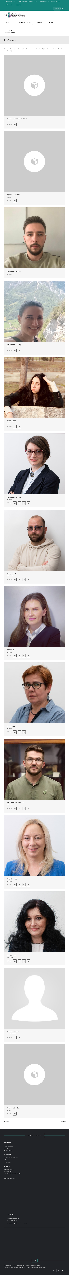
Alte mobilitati (8, 1171)
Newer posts (62, 1121)
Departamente (8, 1150)
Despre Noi (11, 23)
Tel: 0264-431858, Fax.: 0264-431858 (28, 1)
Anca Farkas (12, 879)
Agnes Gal (11, 726)
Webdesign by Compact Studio (38, 1267)
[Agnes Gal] (34, 692)
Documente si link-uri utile (11, 1157)
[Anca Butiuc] (34, 921)
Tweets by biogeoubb (9, 1178)
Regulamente (8, 1162)
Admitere (42, 23)
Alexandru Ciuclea (14, 271)
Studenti (31, 23)
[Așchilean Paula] (34, 161)
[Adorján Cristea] (34, 540)
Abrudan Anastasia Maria (17, 118)
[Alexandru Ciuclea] (34, 237)
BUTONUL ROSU (34, 1135)
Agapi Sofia (11, 421)
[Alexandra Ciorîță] (34, 463)
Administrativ (22, 23)
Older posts (6, 1121)
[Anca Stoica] (34, 616)
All (4, 48)
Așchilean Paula (13, 195)
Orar (6, 1160)
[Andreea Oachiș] (34, 1074)
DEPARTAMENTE (44, 1)
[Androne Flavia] (34, 998)
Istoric (6, 1148)
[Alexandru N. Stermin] (34, 769)
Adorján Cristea (13, 573)
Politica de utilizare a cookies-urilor (31, 1265)
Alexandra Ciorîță (14, 497)
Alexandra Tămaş (14, 344)
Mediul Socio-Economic (11, 31)
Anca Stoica (11, 650)
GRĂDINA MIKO (10, 5)
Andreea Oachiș (13, 1108)
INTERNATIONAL (55, 1)
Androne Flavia (13, 1031)
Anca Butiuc (11, 955)
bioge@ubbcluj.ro (11, 1)
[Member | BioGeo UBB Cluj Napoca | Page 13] (14, 14)
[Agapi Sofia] (34, 387)
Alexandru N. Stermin (15, 802)
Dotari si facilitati (9, 1146)
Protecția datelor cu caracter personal (13, 1265)
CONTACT (18, 5)
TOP (34, 1260)
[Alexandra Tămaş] (34, 311)
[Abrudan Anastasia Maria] (34, 85)
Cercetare (53, 23)
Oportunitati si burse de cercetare (13, 1173)
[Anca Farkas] (34, 845)
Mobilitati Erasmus (9, 1169)
